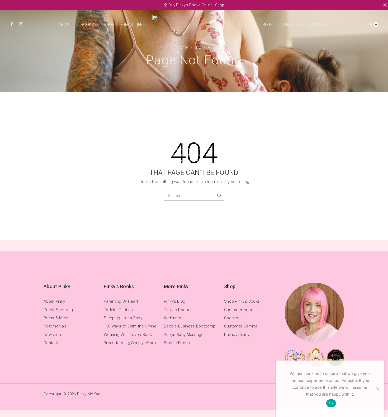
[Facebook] (12, 24)
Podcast (247, 24)
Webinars (292, 24)
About (64, 24)
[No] (377, 388)
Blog (268, 24)
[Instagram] (21, 24)
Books (87, 24)
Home (182, 47)
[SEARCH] (219, 195)
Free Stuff (131, 24)
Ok (331, 403)
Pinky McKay (88, 394)
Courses (318, 24)
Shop (248, 5)
